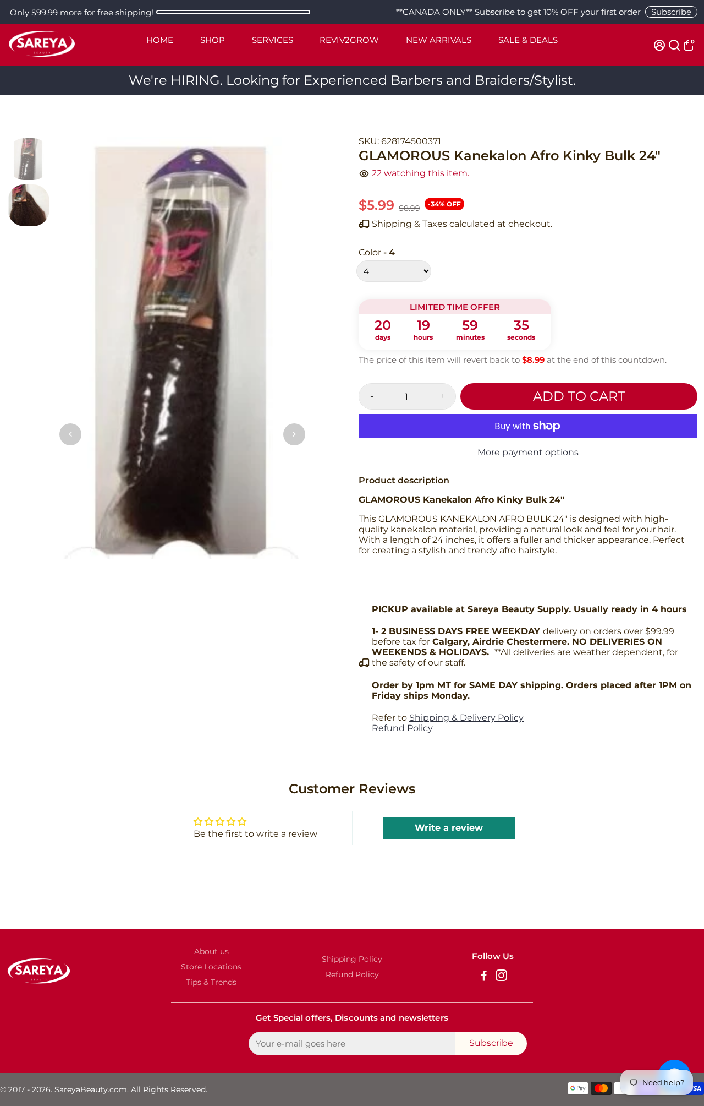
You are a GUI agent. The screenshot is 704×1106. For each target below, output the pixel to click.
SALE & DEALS (528, 40)
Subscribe (671, 12)
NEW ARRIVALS (438, 40)
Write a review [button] (449, 827)
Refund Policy (402, 728)
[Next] (294, 434)
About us (211, 951)
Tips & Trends (211, 982)
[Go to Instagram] (501, 977)
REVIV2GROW (349, 40)
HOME (159, 40)
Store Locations (211, 966)
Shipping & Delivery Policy (466, 717)
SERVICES (272, 40)
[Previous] (70, 434)
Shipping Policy (352, 959)
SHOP (212, 40)
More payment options (528, 452)
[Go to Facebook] (484, 977)
